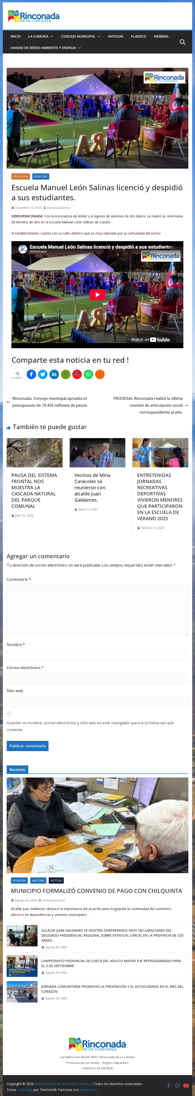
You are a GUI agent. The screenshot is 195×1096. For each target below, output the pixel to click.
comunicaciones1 (59, 208)
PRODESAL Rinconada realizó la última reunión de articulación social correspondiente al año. (148, 405)
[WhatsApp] (88, 374)
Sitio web (15, 690)
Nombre (16, 644)
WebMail (161, 36)
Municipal (40, 176)
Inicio (15, 36)
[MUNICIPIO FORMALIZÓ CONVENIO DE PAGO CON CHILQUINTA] (97, 825)
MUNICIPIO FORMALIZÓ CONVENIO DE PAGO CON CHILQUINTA (96, 891)
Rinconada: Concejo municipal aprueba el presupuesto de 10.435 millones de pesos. (50, 402)
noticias (56, 880)
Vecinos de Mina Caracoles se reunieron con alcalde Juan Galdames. (92, 487)
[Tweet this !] (43, 374)
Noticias (115, 36)
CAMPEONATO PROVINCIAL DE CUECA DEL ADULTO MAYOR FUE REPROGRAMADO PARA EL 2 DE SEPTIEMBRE (111, 963)
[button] (51, 36)
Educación (20, 176)
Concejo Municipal (78, 36)
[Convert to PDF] (77, 374)
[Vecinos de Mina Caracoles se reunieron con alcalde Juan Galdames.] (97, 441)
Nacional (38, 880)
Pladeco (138, 36)
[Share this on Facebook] (31, 374)
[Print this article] (65, 374)
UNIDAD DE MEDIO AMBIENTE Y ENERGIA (43, 47)
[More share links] (100, 374)
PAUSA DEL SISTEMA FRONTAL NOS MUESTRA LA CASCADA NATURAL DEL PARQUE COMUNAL (34, 490)
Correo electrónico (25, 667)
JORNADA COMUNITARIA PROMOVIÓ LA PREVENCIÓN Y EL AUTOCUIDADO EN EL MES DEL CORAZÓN (112, 989)
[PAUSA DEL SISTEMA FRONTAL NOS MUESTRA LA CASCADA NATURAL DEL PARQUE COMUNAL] (34, 441)
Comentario (19, 579)
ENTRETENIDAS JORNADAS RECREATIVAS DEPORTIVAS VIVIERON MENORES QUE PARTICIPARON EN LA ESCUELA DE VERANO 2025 (160, 497)
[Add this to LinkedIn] (54, 374)
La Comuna (38, 36)
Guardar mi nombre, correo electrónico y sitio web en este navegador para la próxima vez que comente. (90, 726)
